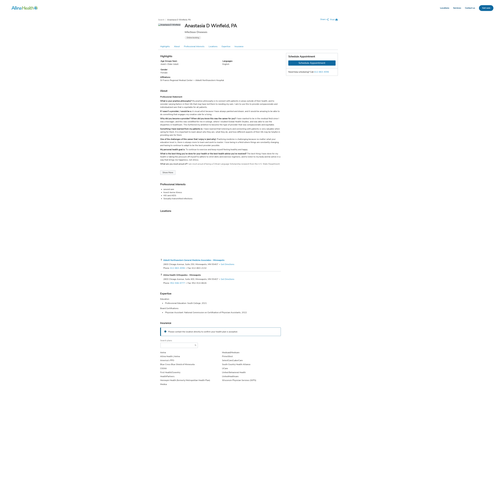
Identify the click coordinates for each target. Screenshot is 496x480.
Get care (486, 8)
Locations (444, 8)
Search (161, 19)
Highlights (165, 46)
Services (457, 8)
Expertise (226, 46)
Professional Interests (194, 46)
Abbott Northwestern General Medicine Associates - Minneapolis (193, 260)
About (177, 46)
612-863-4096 (321, 72)
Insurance (239, 46)
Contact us (470, 8)
